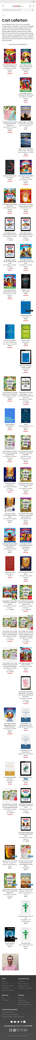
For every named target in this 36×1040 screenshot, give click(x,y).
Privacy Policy (22, 1000)
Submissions (5, 988)
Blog (3, 998)
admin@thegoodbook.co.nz (12, 1026)
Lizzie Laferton (24, 208)
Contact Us (21, 981)
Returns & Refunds (23, 984)
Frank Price (24, 152)
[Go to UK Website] (11, 1029)
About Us (4, 981)
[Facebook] (21, 1021)
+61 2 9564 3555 (27, 1026)
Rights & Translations (8, 990)
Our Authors (5, 984)
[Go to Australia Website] (18, 1029)
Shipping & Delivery (23, 986)
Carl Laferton (7, 68)
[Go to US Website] (14, 1029)
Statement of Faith (7, 986)
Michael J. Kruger (8, 863)
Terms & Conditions (24, 1002)
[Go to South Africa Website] (25, 1029)
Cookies (20, 998)
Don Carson (6, 344)
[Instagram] (24, 1021)
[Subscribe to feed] (11, 1021)
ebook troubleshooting (24, 1004)
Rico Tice (5, 342)
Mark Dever (21, 727)
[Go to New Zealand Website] (22, 1029)
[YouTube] (14, 1021)
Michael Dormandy (24, 426)
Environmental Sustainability (10, 1014)
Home (3, 15)
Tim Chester (26, 125)
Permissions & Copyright (25, 988)
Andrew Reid (11, 864)
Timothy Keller (22, 124)
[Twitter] (18, 1021)
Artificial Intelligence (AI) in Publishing (13, 1017)
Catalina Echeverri (11, 128)
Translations (5, 1000)
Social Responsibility (7, 1012)
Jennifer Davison (12, 69)
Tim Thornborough (26, 920)
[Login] (30, 6)
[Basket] (33, 6)
